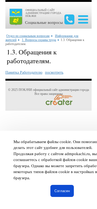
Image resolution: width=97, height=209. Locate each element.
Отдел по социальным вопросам (28, 36)
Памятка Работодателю (23, 72)
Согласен (62, 191)
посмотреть (54, 72)
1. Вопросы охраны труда (39, 40)
